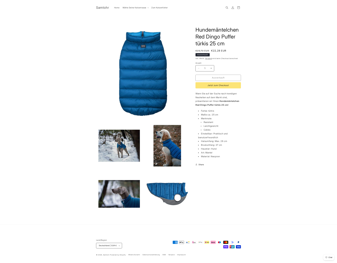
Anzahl (198, 63)
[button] (135, 7)
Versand (208, 58)
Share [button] (201, 164)
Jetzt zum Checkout (218, 85)
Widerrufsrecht (134, 255)
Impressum (181, 255)
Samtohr (106, 255)
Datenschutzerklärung (151, 255)
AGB (164, 255)
